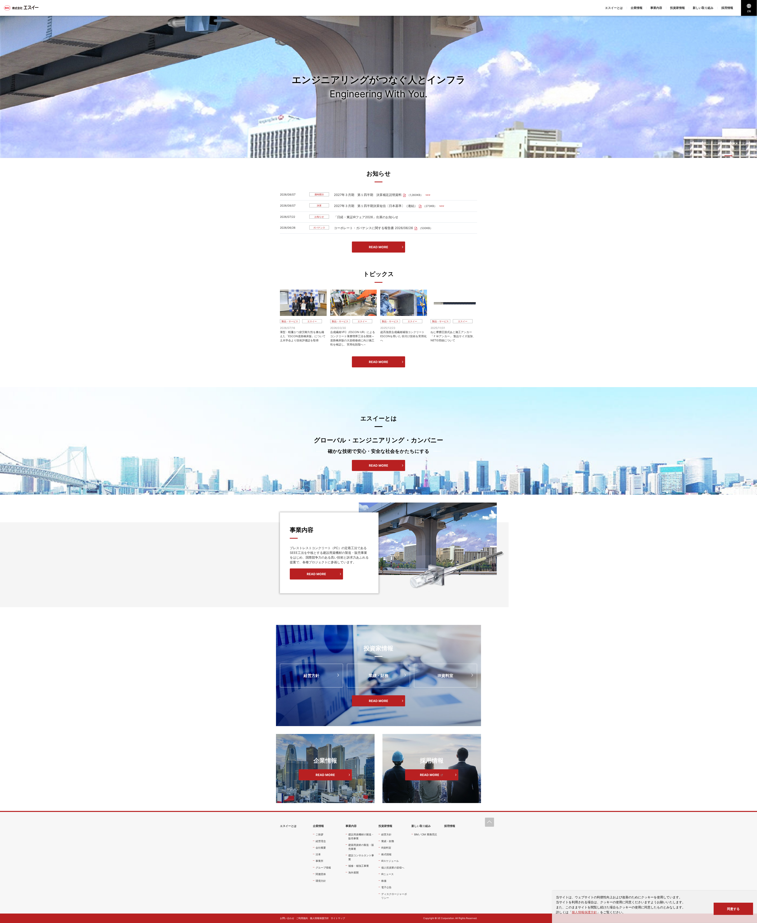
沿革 (318, 854)
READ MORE (378, 247)
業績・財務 (378, 675)
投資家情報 (677, 8)
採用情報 (727, 8)
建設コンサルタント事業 (361, 857)
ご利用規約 (302, 918)
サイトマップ (338, 918)
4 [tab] (748, 155)
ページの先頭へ (489, 822)
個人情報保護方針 (584, 912)
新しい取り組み (703, 8)
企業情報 (636, 8)
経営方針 (311, 675)
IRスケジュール (390, 860)
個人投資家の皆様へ (392, 867)
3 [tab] (738, 155)
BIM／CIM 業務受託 (425, 834)
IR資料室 (445, 675)
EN (749, 11)
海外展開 (353, 872)
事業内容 (656, 8)
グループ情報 (323, 867)
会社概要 (321, 847)
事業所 (319, 860)
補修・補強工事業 (358, 865)
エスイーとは (614, 8)
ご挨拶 (319, 834)
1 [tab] (719, 155)
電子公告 (386, 887)
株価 (383, 880)
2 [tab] (728, 155)
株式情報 (386, 854)
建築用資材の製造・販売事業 (361, 846)
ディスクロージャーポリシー (394, 896)
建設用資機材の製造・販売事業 (361, 836)
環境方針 (321, 880)
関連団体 (321, 874)
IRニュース (387, 874)
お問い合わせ (287, 918)
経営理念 (321, 841)
